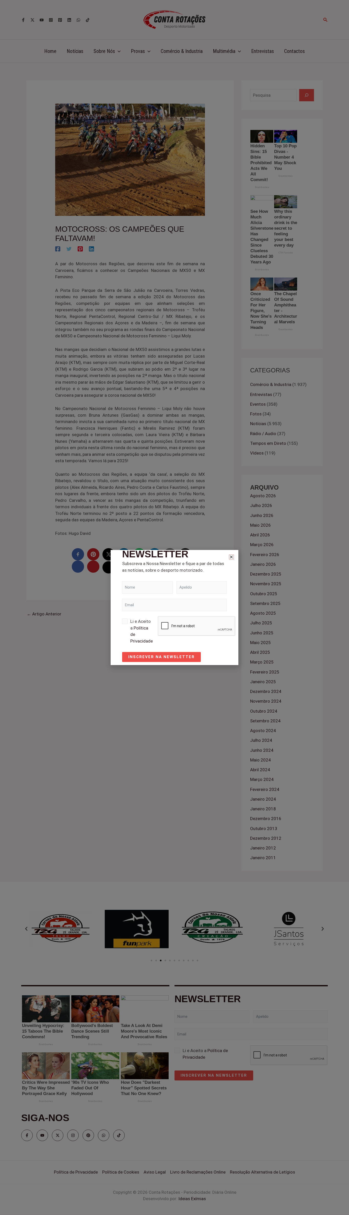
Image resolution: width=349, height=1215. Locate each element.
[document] (174, 607)
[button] (231, 557)
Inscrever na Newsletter (161, 657)
